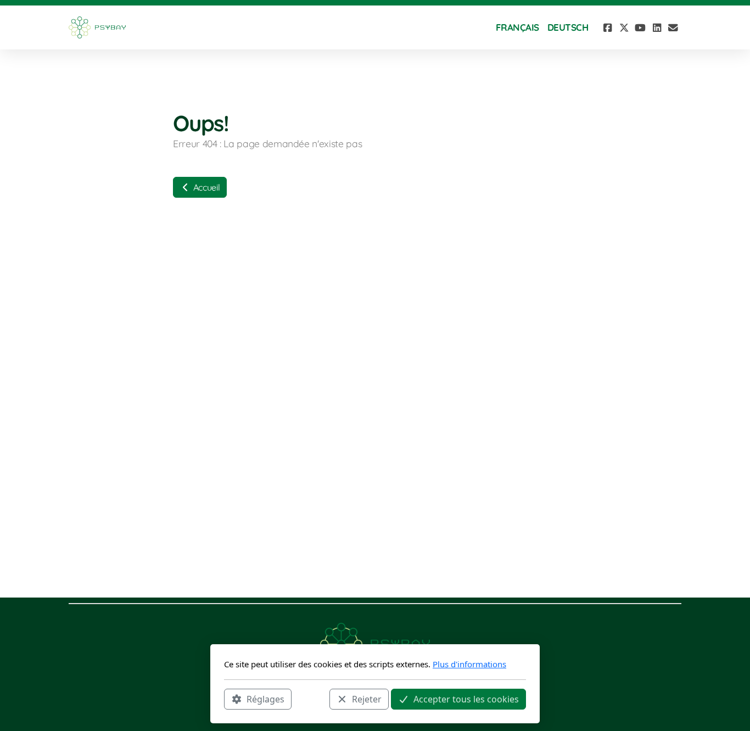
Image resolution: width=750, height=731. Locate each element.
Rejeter (367, 699)
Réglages (265, 699)
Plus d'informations (469, 664)
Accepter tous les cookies (466, 699)
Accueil (205, 187)
